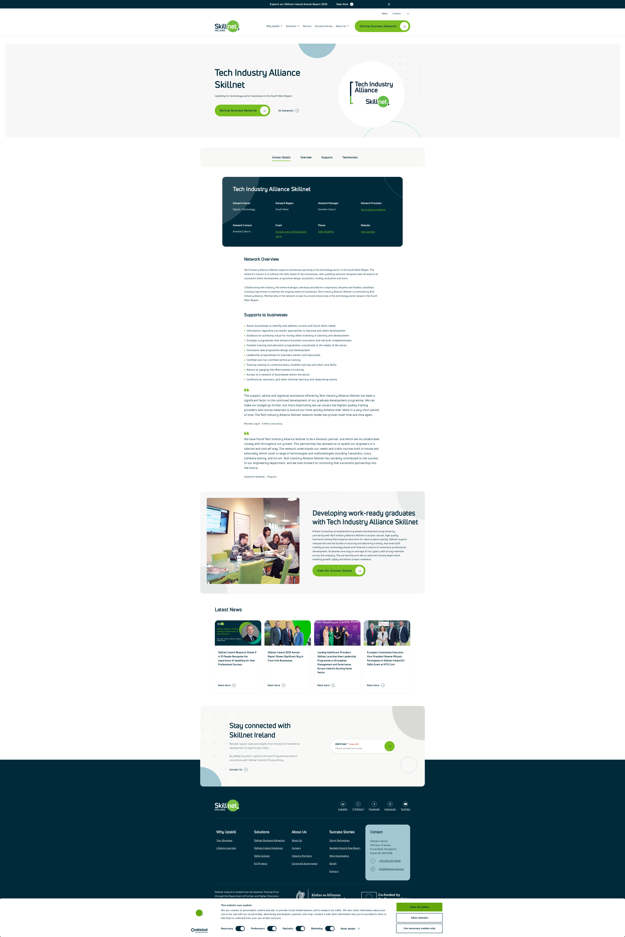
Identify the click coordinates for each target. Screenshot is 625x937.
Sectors (307, 26)
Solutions (261, 831)
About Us (299, 831)
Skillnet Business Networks (269, 840)
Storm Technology (339, 840)
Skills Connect (262, 856)
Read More (342, 4)
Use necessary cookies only (419, 928)
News (385, 13)
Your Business (224, 840)
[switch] (272, 928)
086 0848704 (326, 231)
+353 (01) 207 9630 (390, 861)
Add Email (347, 744)
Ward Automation (339, 856)
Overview (306, 157)
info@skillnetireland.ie (391, 869)
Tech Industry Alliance (373, 209)
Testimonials (350, 157)
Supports (327, 157)
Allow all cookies (419, 907)
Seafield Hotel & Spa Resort (345, 848)
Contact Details (281, 157)
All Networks (286, 110)
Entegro (334, 871)
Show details (347, 928)
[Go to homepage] (227, 805)
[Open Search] (408, 13)
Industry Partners (302, 856)
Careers (296, 848)
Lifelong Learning (226, 848)
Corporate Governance (305, 863)
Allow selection (419, 917)
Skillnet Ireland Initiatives (268, 848)
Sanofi (333, 863)
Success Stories (324, 26)
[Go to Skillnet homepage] (227, 26)
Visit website (368, 231)
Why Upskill (226, 831)
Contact (397, 13)
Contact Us (236, 769)
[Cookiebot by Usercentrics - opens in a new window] (199, 930)
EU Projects (260, 863)
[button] (389, 4)
